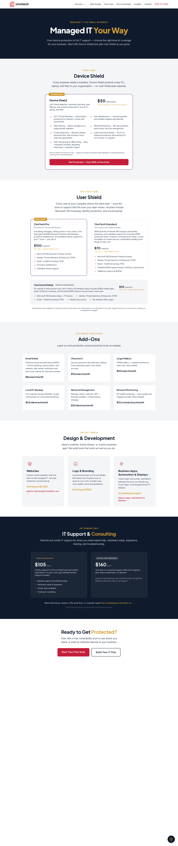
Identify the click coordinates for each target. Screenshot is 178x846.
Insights (137, 4)
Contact (148, 4)
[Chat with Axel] (171, 839)
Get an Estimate (123, 4)
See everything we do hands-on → (118, 603)
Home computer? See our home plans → (112, 105)
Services (79, 4)
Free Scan (108, 4)
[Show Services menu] (85, 4)
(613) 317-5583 (161, 4)
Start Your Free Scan (73, 652)
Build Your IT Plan (106, 652)
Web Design (95, 4)
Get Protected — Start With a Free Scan (89, 162)
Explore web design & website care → (43, 492)
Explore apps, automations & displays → (131, 499)
